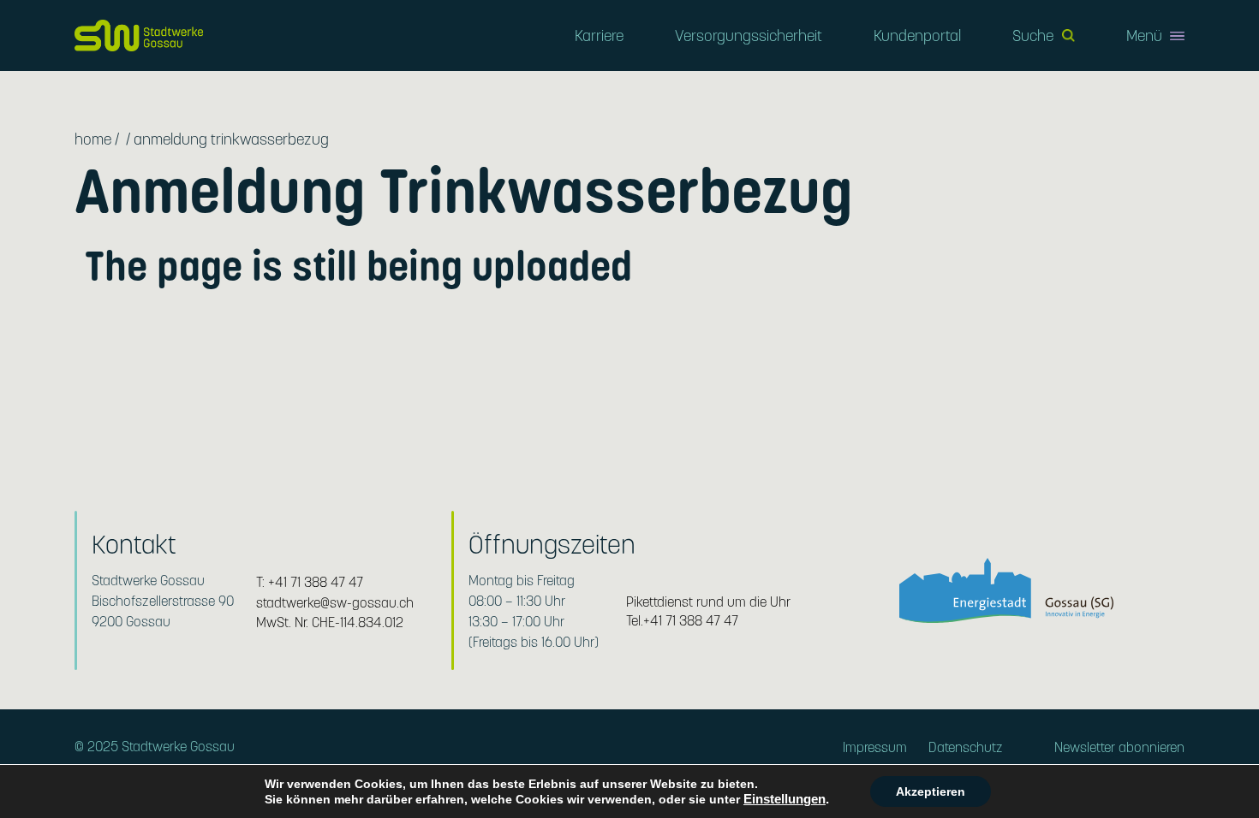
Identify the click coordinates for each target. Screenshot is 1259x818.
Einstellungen (784, 799)
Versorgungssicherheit (748, 35)
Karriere (599, 35)
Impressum (875, 747)
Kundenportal (917, 35)
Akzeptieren (930, 791)
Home (93, 139)
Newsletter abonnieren (1119, 747)
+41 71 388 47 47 (315, 582)
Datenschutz (965, 747)
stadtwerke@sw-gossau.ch (335, 603)
